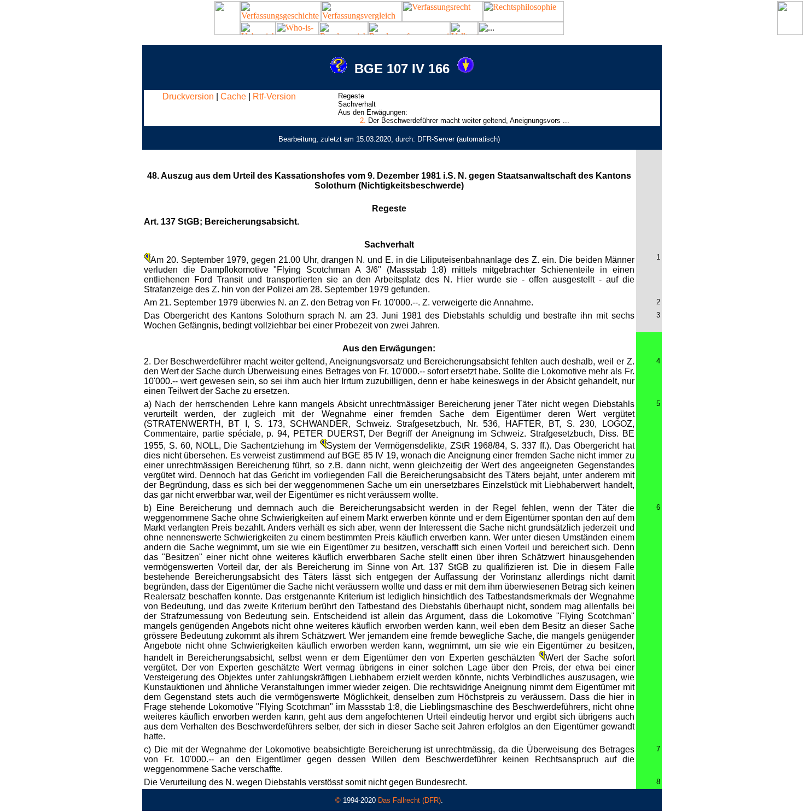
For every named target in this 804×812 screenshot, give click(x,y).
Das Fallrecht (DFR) (409, 800)
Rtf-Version (274, 96)
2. (363, 120)
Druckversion (188, 96)
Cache (233, 96)
